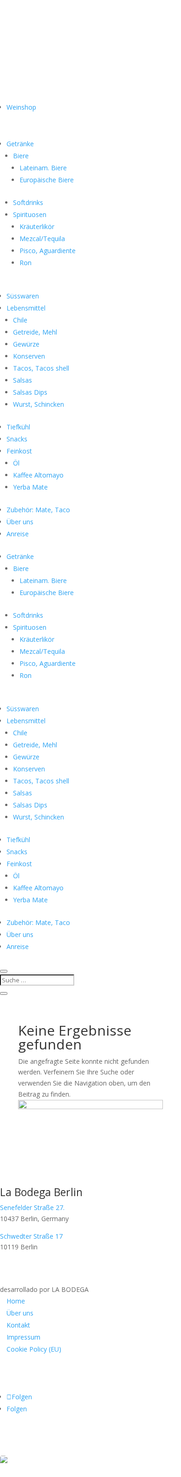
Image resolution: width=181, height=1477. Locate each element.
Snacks (16, 438)
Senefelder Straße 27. (32, 1207)
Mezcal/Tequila (42, 238)
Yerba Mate (30, 487)
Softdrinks (28, 202)
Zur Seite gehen (44, 1447)
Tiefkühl (18, 426)
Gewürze (26, 344)
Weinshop (21, 107)
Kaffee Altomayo (38, 475)
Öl (16, 463)
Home (15, 1301)
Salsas (22, 380)
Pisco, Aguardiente (47, 250)
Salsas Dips (30, 392)
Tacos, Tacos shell (41, 368)
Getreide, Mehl (35, 332)
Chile (20, 320)
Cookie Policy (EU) (33, 1349)
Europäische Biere (46, 179)
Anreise (17, 533)
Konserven (29, 356)
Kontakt (18, 1325)
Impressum (23, 1337)
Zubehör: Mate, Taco (38, 509)
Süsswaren (22, 296)
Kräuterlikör (36, 226)
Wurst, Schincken (38, 404)
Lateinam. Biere (43, 167)
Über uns (19, 521)
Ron (25, 262)
